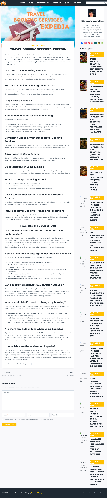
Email (30, 415)
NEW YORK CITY (95, 54)
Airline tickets (9, 364)
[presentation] (83, 57)
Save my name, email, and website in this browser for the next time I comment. (28, 419)
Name (5, 415)
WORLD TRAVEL (38, 45)
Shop (67, 3)
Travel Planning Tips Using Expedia (26, 179)
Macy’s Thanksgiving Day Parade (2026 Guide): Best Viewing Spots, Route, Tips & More (97, 298)
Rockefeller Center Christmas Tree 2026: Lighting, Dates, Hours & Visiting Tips (97, 94)
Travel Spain (70, 374)
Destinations (43, 3)
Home (22, 3)
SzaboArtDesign (37, 493)
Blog (31, 3)
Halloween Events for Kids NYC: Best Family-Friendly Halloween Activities (97, 446)
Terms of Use (88, 493)
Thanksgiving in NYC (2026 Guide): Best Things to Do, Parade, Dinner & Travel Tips (97, 270)
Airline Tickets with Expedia (12, 374)
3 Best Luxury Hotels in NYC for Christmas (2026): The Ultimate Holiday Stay (97, 152)
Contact (77, 3)
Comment (7, 392)
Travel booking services (23, 364)
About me (57, 3)
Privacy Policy (99, 493)
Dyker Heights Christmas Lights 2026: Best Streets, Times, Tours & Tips (96, 66)
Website (55, 415)
